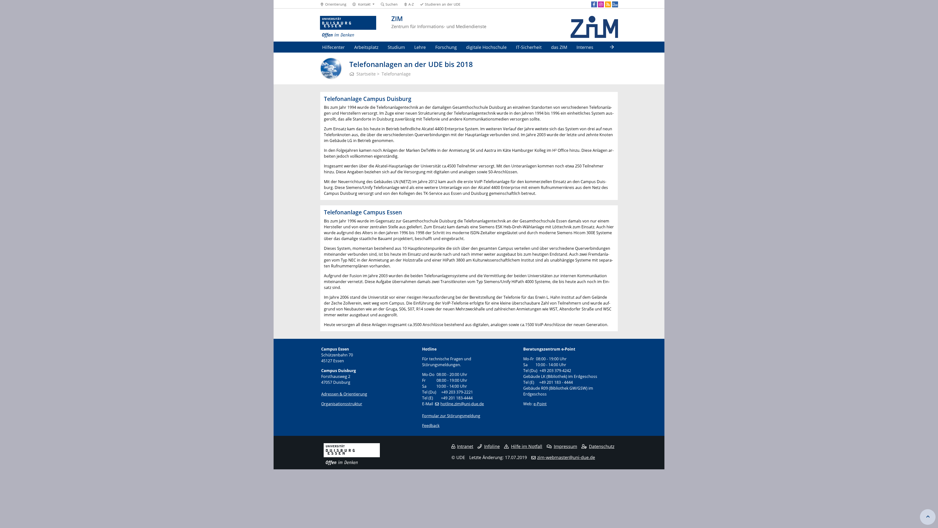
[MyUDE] (615, 4)
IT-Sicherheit (529, 47)
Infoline (492, 446)
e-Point (540, 404)
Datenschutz (601, 446)
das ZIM (559, 47)
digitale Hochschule (486, 47)
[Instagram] (601, 4)
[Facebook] (594, 4)
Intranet (465, 446)
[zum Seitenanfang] (928, 517)
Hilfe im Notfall (526, 446)
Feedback (430, 425)
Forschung (446, 47)
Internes (584, 47)
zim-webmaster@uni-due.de (566, 457)
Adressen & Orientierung (344, 394)
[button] (363, 4)
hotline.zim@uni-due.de (462, 404)
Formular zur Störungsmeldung (451, 415)
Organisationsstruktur (341, 404)
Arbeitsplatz (366, 47)
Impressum (565, 446)
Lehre (420, 47)
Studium (396, 47)
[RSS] (608, 4)
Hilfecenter (333, 47)
